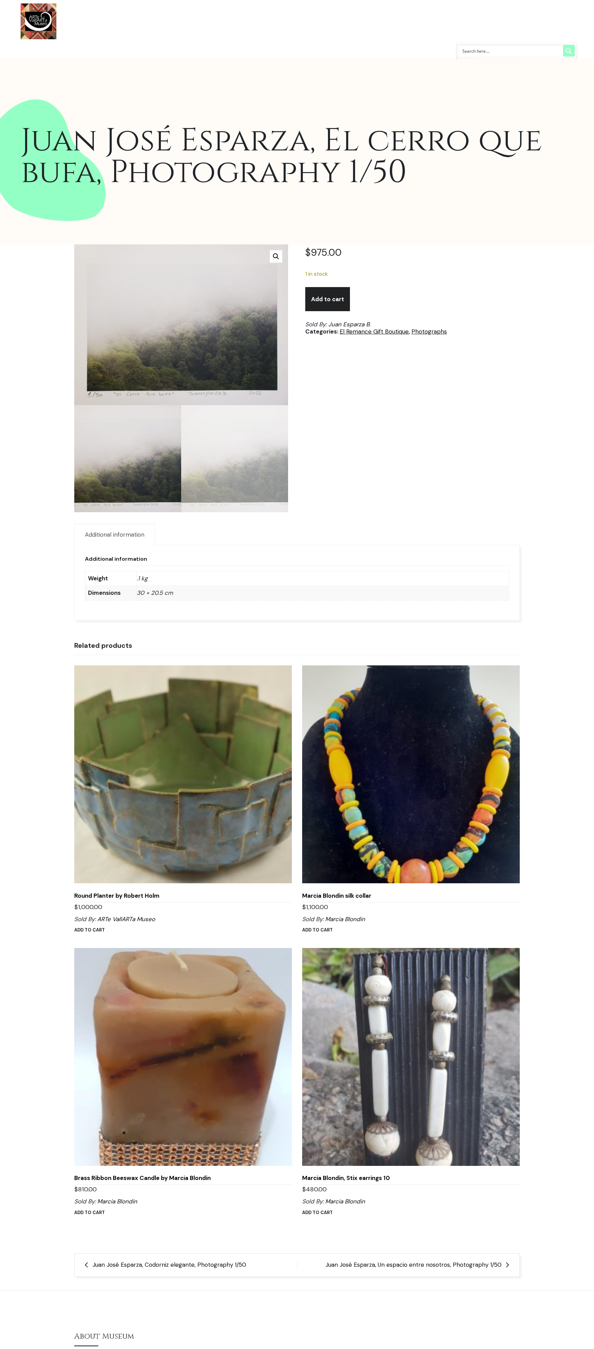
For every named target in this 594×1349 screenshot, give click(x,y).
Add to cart (327, 299)
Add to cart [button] (89, 930)
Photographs (429, 331)
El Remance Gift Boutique (374, 331)
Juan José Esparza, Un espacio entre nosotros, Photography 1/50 (414, 1264)
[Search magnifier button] (569, 50)
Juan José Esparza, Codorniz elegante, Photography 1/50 (169, 1264)
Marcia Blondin (345, 919)
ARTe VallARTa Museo (126, 919)
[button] (276, 256)
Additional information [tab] (114, 534)
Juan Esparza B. (349, 324)
